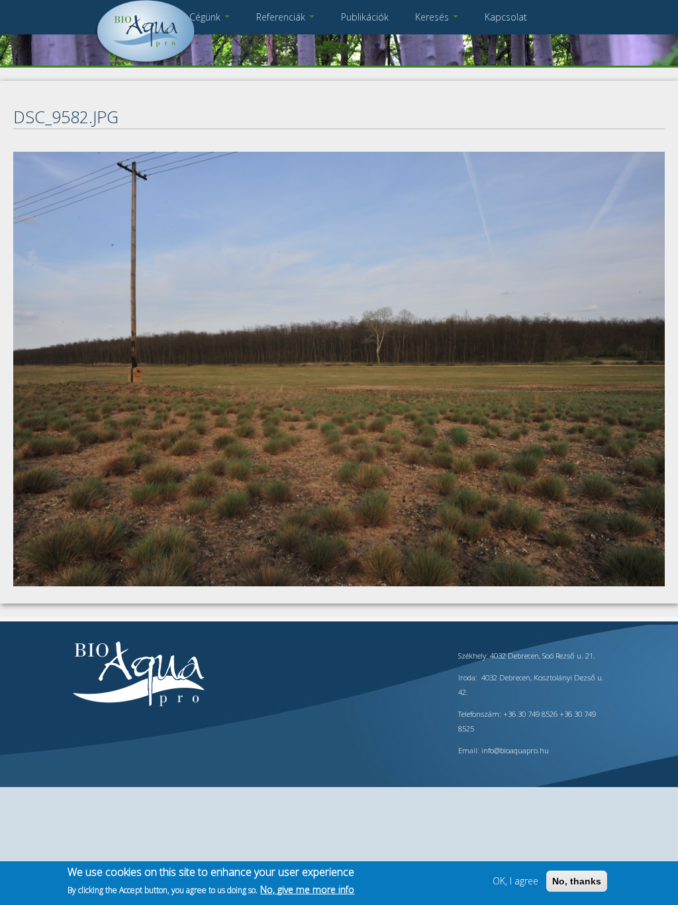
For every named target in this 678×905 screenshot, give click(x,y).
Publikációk (365, 17)
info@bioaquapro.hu (515, 750)
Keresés (433, 17)
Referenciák (282, 17)
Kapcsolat (506, 17)
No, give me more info (307, 889)
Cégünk (206, 17)
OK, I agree (515, 881)
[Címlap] (146, 62)
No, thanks (576, 881)
